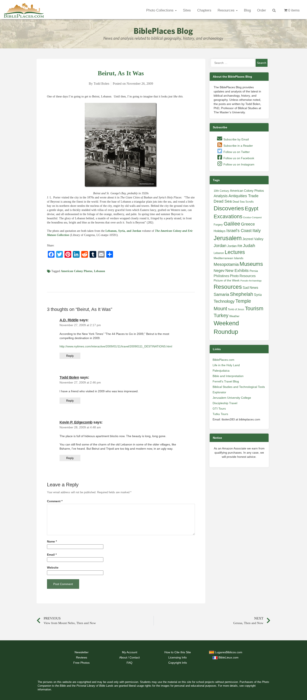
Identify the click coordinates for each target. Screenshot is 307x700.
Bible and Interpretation (228, 376)
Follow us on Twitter (236, 152)
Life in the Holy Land (226, 365)
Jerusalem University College (232, 397)
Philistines (221, 276)
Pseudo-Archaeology (251, 280)
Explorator (219, 392)
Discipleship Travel (225, 403)
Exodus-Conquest (252, 217)
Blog (247, 10)
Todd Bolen (69, 377)
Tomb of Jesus (236, 309)
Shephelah (241, 294)
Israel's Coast (239, 230)
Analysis (221, 196)
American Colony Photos (76, 271)
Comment (54, 501)
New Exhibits (237, 270)
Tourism (254, 308)
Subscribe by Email (236, 139)
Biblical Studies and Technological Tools (239, 386)
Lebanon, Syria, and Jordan (123, 230)
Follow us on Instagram (238, 164)
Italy (256, 230)
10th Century (221, 190)
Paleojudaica (221, 370)
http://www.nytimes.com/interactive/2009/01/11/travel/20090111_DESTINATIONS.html (116, 346)
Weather (234, 316)
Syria (258, 294)
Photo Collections (160, 10)
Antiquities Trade (243, 196)
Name (52, 541)
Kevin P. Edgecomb (76, 422)
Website (52, 567)
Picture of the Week (227, 280)
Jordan (220, 245)
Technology (224, 301)
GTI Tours (219, 408)
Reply (70, 355)
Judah (249, 245)
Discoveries (229, 208)
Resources (227, 10)
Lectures (235, 252)
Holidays (220, 231)
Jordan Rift (234, 246)
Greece (248, 224)
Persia (254, 270)
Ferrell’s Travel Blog (226, 381)
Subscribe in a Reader (238, 145)
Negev (219, 271)
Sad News (250, 287)
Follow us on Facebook (238, 158)
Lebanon (99, 271)
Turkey (221, 315)
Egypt (251, 208)
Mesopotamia (226, 264)
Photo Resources (243, 276)
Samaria (221, 294)
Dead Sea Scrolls (243, 201)
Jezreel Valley (252, 239)
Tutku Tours (220, 414)
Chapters (204, 10)
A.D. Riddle (69, 320)
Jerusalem (228, 238)
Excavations (228, 216)
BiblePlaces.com (223, 359)
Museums (251, 264)
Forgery (218, 224)
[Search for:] (233, 63)
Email (52, 554)
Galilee (232, 224)
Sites (187, 10)
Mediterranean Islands (228, 258)
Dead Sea (223, 201)
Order (261, 10)
